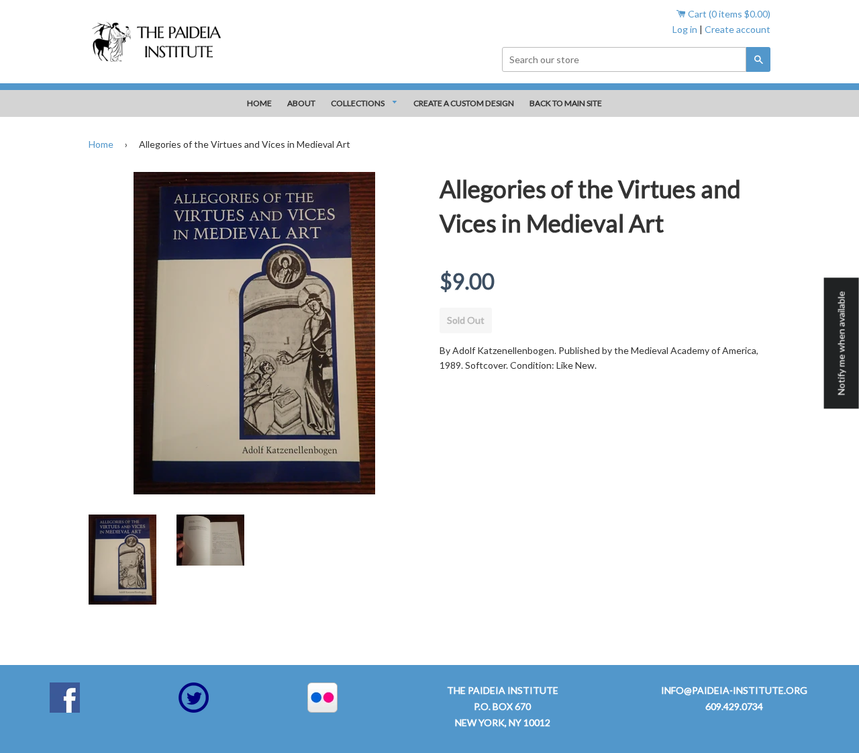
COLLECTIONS (358, 103)
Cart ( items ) (728, 13)
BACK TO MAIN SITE (565, 103)
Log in (684, 29)
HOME (259, 103)
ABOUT (301, 103)
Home (101, 144)
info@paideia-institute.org (734, 690)
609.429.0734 (734, 706)
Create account (737, 29)
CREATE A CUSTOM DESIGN (463, 103)
